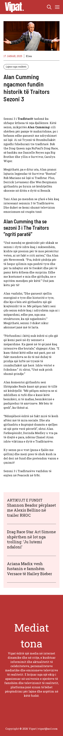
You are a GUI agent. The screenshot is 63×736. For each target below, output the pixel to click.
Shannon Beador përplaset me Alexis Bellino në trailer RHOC (31, 510)
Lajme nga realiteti (16, 66)
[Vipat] (13, 7)
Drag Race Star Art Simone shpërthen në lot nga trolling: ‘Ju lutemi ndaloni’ (31, 539)
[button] (49, 7)
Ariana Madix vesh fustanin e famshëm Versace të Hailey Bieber (29, 568)
